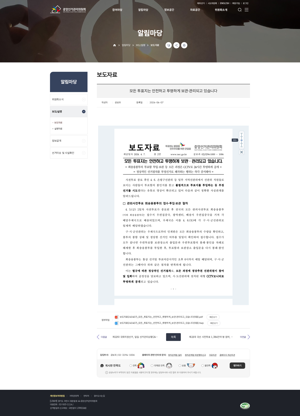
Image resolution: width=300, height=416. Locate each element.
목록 (173, 337)
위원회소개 (221, 9)
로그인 (245, 3)
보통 (184, 365)
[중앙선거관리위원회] (68, 9)
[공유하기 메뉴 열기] (176, 45)
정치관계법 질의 (175, 355)
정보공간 (169, 9)
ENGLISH (224, 3)
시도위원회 (212, 3)
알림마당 (143, 9)
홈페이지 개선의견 (227, 355)
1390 (79, 408)
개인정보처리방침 (57, 396)
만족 (135, 365)
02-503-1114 (65, 404)
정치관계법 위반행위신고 (195, 355)
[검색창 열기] (239, 9)
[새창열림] (245, 405)
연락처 (86, 396)
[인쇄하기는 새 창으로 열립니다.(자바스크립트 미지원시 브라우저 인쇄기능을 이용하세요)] (184, 45)
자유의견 (212, 355)
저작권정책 (74, 396)
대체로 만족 (159, 365)
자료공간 (195, 9)
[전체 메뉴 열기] (246, 9)
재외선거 (201, 3)
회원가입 (236, 3)
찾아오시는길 (99, 396)
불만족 (208, 365)
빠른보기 (213, 317)
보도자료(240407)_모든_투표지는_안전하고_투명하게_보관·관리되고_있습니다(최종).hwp (162, 323)
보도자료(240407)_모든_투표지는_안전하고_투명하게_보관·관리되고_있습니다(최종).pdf (161, 317)
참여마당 (117, 9)
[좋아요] (168, 45)
